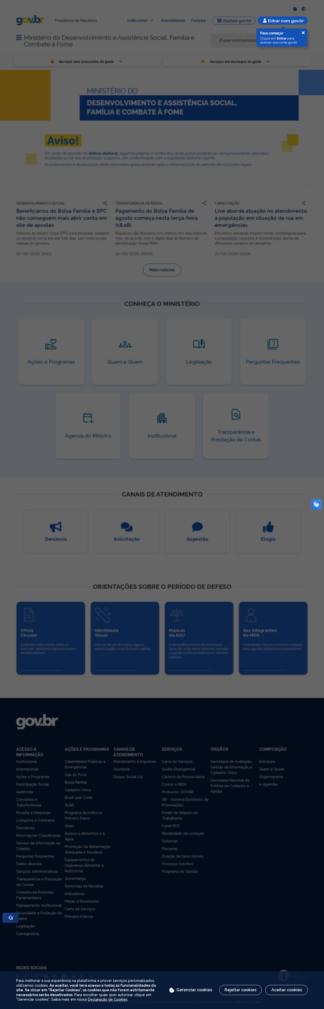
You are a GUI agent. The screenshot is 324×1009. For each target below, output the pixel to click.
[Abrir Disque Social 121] (11, 918)
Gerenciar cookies (194, 989)
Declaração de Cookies (108, 999)
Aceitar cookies (286, 989)
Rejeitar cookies (240, 989)
